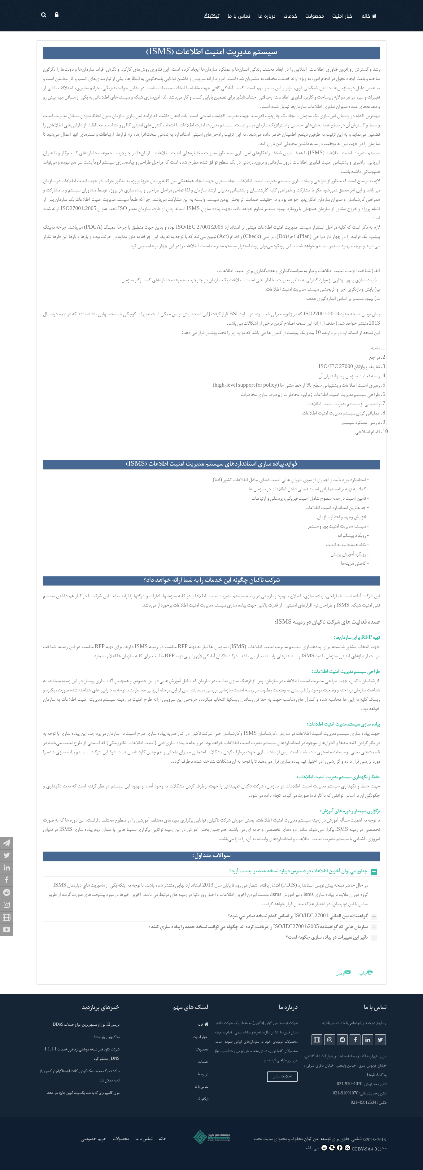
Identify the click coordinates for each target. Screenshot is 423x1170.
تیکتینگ (212, 16)
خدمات (290, 16)
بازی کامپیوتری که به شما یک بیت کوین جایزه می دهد (83, 1093)
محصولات (314, 16)
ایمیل (340, 973)
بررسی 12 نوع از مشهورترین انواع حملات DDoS (86, 1025)
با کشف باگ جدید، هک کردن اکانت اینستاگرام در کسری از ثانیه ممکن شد (80, 1076)
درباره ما (267, 16)
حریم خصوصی (94, 1139)
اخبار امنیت (343, 16)
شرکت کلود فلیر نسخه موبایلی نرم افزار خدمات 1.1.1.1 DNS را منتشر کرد (82, 1054)
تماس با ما (239, 16)
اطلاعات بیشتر (282, 1077)
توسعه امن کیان (317, 1139)
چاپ (363, 973)
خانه (367, 16)
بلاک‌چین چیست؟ (107, 1037)
